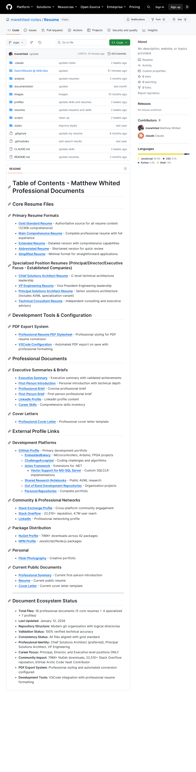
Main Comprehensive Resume (40, 233)
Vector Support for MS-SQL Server (56, 470)
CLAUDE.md (22, 149)
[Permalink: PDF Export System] (9, 326)
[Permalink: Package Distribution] (9, 528)
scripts (18, 117)
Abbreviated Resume (34, 248)
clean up (64, 117)
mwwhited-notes (26, 19)
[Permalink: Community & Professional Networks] (9, 500)
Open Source (90, 7)
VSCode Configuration (35, 344)
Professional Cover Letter (37, 421)
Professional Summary (35, 575)
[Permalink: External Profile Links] (9, 431)
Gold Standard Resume (35, 223)
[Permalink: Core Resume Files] (9, 204)
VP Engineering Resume (36, 286)
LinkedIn (25, 519)
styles (18, 125)
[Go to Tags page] (40, 42)
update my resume (70, 133)
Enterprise (114, 7)
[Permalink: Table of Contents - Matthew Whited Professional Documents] (9, 187)
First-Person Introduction (37, 383)
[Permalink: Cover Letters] (9, 414)
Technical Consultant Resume (40, 301)
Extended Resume (32, 243)
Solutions (44, 7)
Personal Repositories (41, 491)
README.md (22, 156)
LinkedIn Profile (30, 399)
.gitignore (20, 133)
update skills (66, 149)
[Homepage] (9, 7)
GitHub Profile (29, 450)
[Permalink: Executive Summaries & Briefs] (9, 370)
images (18, 94)
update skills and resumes (75, 102)
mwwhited (21, 53)
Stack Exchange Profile (35, 508)
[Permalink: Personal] (9, 550)
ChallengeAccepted (39, 460)
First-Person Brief (31, 394)
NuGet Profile (28, 536)
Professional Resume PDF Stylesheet (45, 334)
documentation (23, 86)
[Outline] (125, 169)
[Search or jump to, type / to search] (148, 7)
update (33, 53)
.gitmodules (21, 141)
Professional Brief (32, 388)
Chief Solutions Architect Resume (43, 276)
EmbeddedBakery (38, 455)
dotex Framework (37, 466)
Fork (160, 19)
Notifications (138, 19)
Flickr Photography (32, 558)
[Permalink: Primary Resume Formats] (9, 215)
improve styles (68, 125)
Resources (66, 7)
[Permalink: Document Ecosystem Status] (9, 601)
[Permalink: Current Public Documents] (9, 567)
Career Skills (28, 404)
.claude (19, 62)
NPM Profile (27, 541)
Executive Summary (33, 378)
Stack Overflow (30, 513)
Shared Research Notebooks (45, 480)
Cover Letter (28, 586)
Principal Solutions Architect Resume (46, 291)
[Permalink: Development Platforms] (9, 442)
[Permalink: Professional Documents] (9, 358)
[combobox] (83, 42)
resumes (19, 109)
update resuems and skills (75, 109)
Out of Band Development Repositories (53, 486)
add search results (70, 141)
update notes (67, 62)
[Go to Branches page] (32, 42)
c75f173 (82, 53)
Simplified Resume (32, 254)
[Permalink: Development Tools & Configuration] (9, 315)
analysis (19, 78)
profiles (19, 102)
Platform (23, 7)
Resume (51, 19)
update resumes (69, 78)
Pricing (134, 7)
